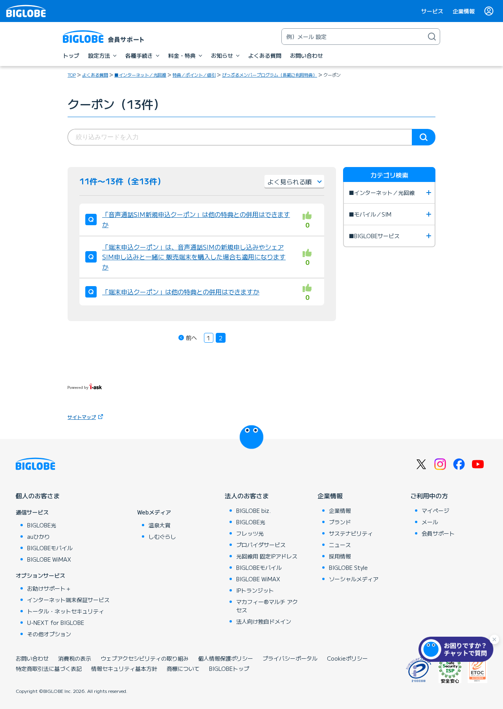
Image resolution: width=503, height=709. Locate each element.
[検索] (432, 36)
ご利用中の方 (429, 495)
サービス (432, 11)
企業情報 (464, 11)
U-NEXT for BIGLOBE (55, 622)
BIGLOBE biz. (253, 510)
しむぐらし (162, 536)
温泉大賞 (160, 525)
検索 (423, 137)
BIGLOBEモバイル (50, 548)
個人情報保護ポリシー (225, 658)
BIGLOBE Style (348, 567)
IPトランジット (255, 590)
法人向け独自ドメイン (263, 621)
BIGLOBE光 (41, 525)
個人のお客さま (38, 495)
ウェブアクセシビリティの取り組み (145, 658)
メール (430, 522)
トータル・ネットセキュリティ (65, 611)
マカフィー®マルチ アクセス (267, 606)
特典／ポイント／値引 (194, 75)
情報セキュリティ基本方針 (124, 668)
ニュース (340, 545)
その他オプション (49, 634)
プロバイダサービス (261, 545)
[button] (458, 649)
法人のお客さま (247, 495)
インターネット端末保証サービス (68, 600)
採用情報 (340, 556)
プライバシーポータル (290, 658)
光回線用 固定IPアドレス (266, 556)
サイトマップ (82, 416)
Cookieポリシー (347, 658)
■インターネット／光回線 (140, 75)
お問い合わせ (32, 658)
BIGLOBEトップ (229, 668)
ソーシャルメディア (353, 579)
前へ (191, 338)
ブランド (340, 522)
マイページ (435, 510)
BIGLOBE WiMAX (49, 559)
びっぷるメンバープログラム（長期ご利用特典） (269, 75)
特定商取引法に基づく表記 (49, 668)
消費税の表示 (74, 658)
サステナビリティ (351, 533)
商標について (183, 668)
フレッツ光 (250, 533)
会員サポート (438, 533)
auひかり (38, 536)
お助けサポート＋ (49, 588)
